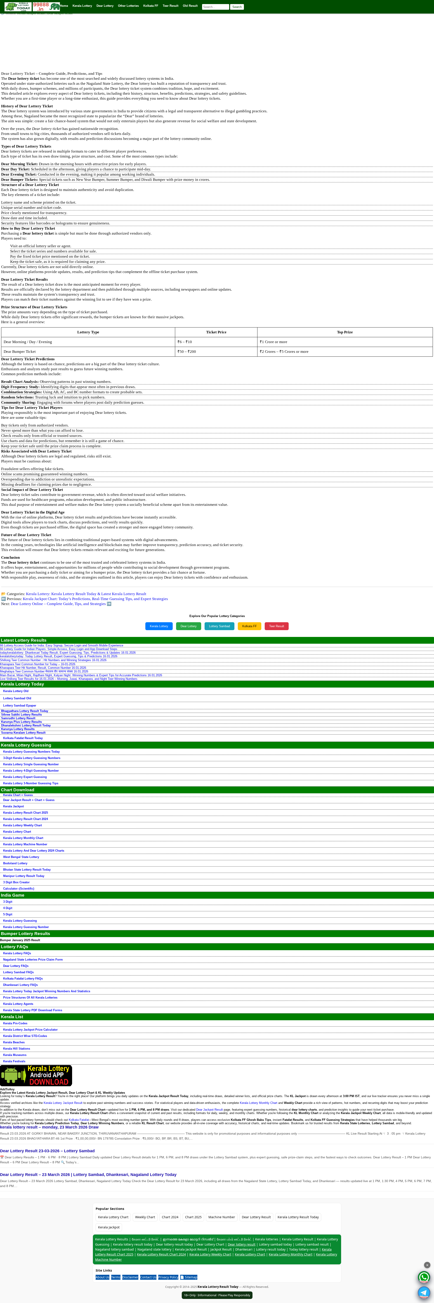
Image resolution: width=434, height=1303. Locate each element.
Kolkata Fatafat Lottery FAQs (23, 978)
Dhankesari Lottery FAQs (20, 985)
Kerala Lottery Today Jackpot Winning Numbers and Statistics (46, 991)
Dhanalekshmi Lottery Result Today (26, 725)
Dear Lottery (189, 626)
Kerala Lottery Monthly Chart (23, 838)
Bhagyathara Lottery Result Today (24, 711)
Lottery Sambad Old (17, 698)
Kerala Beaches (14, 1042)
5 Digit (7, 914)
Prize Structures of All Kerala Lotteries (30, 997)
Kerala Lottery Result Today (298, 1217)
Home (64, 5)
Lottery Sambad (219, 626)
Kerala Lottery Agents (18, 1004)
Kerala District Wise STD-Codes (25, 1036)
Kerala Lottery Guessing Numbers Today (31, 751)
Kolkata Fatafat (79, 1120)
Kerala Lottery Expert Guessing (25, 777)
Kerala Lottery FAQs (17, 953)
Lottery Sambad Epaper (19, 705)
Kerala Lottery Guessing (20, 920)
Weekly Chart (145, 1217)
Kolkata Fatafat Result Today (23, 738)
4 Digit (7, 908)
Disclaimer (130, 1277)
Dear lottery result (241, 1244)
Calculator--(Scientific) (18, 888)
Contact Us (148, 1277)
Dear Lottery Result (256, 1217)
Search (237, 7)
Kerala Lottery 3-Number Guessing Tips (30, 783)
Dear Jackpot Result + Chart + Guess (28, 800)
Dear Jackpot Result (209, 1109)
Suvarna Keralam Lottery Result (23, 732)
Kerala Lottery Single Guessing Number (31, 764)
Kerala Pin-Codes (15, 1023)
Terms (115, 1277)
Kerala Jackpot (13, 806)
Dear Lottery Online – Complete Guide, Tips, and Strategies (58, 604)
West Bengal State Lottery (21, 857)
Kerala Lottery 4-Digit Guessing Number (31, 770)
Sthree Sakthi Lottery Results (21, 714)
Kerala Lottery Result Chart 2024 (25, 819)
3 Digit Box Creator (16, 882)
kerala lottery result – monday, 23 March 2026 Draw (49, 1127)
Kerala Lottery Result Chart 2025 (25, 812)
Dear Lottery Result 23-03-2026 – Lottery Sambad (47, 1151)
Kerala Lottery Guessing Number (26, 927)
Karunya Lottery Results (18, 729)
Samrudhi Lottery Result (18, 718)
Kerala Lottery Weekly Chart (22, 825)
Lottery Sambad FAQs (18, 972)
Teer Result (276, 626)
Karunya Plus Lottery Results (21, 721)
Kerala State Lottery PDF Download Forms (32, 1010)
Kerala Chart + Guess (18, 795)
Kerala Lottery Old (15, 691)
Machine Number (221, 1217)
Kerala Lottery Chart (17, 831)
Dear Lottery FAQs (15, 966)
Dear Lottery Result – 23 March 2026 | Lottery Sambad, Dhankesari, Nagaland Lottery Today (88, 1174)
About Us (102, 1277)
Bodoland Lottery (15, 863)
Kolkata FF (249, 626)
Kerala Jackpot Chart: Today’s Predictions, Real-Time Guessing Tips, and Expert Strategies (95, 599)
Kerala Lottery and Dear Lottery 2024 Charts (33, 850)
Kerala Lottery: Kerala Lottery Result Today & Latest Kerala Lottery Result (86, 594)
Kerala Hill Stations (16, 1048)
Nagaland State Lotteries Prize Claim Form (33, 959)
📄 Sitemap (188, 1277)
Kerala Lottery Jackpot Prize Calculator (30, 1029)
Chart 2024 (170, 1217)
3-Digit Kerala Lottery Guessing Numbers (31, 758)
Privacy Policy (168, 1277)
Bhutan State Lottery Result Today (27, 869)
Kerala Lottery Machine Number (25, 844)
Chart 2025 (193, 1217)
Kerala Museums (14, 1055)
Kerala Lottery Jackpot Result (63, 1103)
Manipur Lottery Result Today (23, 876)
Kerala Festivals (14, 1061)
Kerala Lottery (159, 626)
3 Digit (7, 901)
